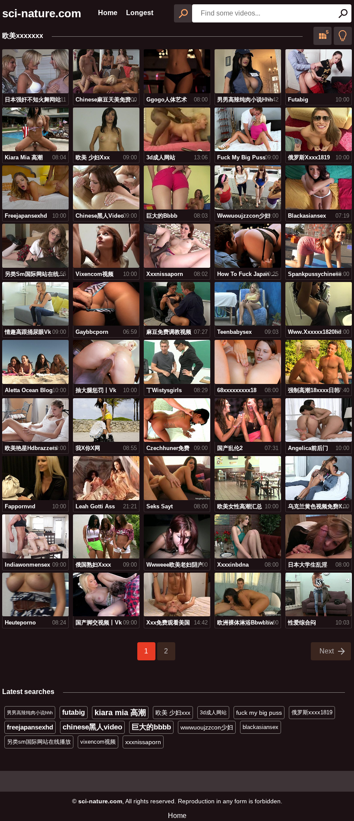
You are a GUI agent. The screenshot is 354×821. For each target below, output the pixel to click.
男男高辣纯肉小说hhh (30, 712)
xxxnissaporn (143, 742)
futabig (73, 712)
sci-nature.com (41, 13)
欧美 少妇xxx (172, 712)
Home (107, 12)
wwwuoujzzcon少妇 (206, 727)
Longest (139, 12)
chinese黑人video (92, 727)
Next (326, 651)
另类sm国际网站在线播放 (39, 742)
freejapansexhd (30, 727)
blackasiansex (260, 727)
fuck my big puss (259, 712)
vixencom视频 (98, 742)
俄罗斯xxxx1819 (311, 712)
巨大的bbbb (151, 727)
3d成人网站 (213, 713)
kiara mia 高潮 (120, 712)
